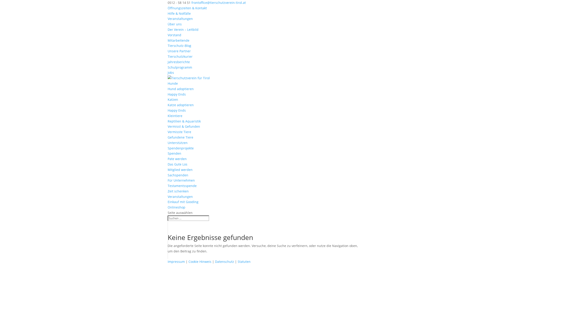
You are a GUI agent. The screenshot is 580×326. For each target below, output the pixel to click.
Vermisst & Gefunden (184, 126)
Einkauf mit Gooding (183, 202)
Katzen (173, 99)
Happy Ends (177, 94)
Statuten (244, 261)
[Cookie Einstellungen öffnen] (34, 297)
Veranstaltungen (180, 19)
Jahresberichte (179, 62)
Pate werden (177, 159)
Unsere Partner (179, 51)
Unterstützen (178, 143)
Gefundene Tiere (180, 137)
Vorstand (174, 35)
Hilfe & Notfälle (179, 13)
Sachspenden (178, 175)
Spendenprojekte (181, 148)
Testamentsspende (182, 186)
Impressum (176, 261)
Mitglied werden (180, 170)
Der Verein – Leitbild (183, 29)
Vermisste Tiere (179, 132)
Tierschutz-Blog (179, 45)
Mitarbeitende (178, 40)
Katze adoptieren (181, 105)
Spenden (174, 153)
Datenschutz (224, 261)
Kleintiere (175, 116)
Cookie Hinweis (199, 261)
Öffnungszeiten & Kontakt (187, 8)
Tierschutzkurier (180, 56)
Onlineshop (176, 207)
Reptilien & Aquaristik (184, 121)
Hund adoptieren (181, 89)
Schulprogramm (180, 67)
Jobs (171, 72)
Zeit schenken (178, 191)
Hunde (173, 83)
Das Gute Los (177, 164)
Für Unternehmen (181, 180)
